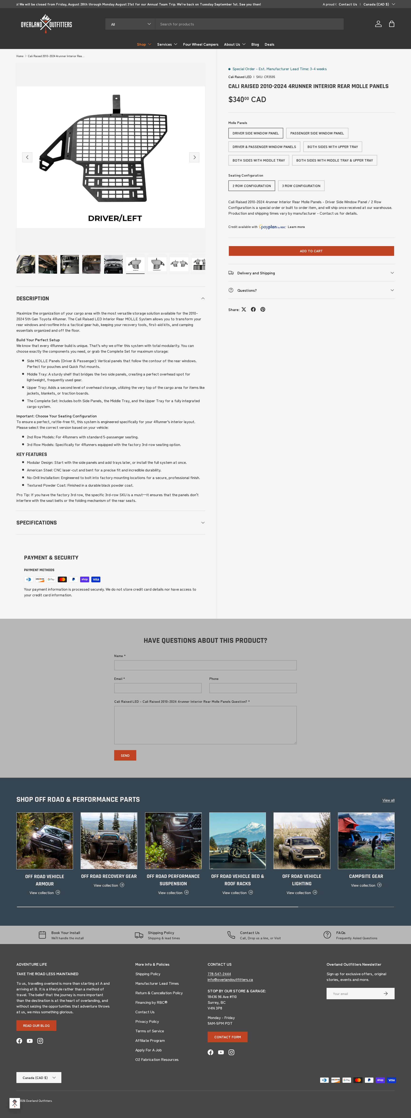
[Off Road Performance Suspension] (173, 841)
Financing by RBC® (151, 1002)
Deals (269, 44)
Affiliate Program (150, 1040)
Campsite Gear (366, 876)
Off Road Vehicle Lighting (301, 880)
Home (19, 56)
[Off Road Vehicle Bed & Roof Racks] (238, 841)
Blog (255, 44)
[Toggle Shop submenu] (149, 44)
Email (118, 678)
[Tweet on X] (244, 309)
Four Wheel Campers (200, 44)
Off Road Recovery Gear (109, 876)
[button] (392, 24)
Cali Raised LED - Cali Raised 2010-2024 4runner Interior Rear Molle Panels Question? (180, 701)
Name (118, 655)
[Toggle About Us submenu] (244, 44)
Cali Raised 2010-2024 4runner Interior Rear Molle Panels (56, 56)
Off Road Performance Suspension (173, 880)
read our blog (36, 1025)
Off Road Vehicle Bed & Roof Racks (237, 880)
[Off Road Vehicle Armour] (45, 841)
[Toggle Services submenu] (175, 44)
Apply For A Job (148, 1050)
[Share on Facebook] (253, 309)
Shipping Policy (147, 973)
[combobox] (224, 24)
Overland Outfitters (39, 1100)
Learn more (296, 226)
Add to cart (311, 250)
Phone (214, 678)
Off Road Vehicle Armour (44, 880)
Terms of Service (149, 1031)
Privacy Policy (147, 1021)
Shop (141, 44)
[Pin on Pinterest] (263, 309)
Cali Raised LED (240, 76)
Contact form (227, 1036)
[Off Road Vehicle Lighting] (302, 841)
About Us (232, 44)
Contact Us (348, 3)
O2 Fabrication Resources (157, 1059)
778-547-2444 (219, 973)
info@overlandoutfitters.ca (230, 979)
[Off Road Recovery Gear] (109, 841)
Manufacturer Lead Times (157, 983)
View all (388, 800)
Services (164, 44)
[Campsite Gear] (366, 841)
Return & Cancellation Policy (159, 992)
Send (125, 755)
